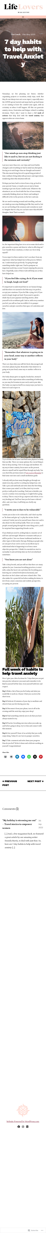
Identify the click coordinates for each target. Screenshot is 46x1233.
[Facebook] (18, 1126)
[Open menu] (23, 17)
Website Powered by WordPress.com (22, 1121)
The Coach (15, 34)
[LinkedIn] (27, 1126)
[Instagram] (23, 1126)
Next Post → (35, 781)
